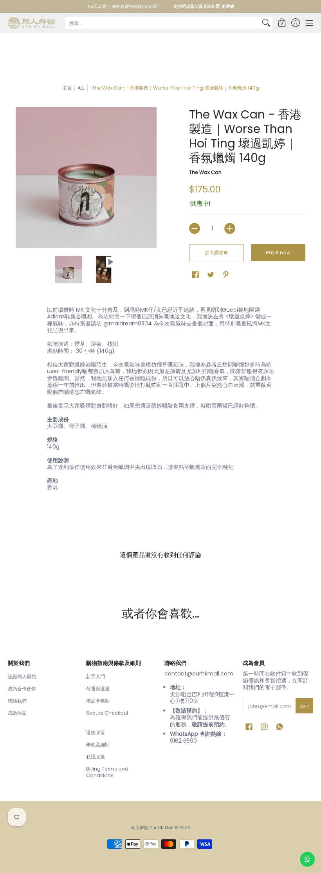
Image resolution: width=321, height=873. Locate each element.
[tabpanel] (160, 400)
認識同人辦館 (22, 676)
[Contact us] (307, 859)
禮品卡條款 (98, 700)
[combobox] (162, 23)
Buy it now (278, 252)
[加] (229, 228)
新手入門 (95, 676)
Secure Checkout (107, 713)
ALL (81, 87)
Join (304, 705)
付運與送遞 (98, 688)
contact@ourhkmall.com (198, 673)
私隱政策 (95, 756)
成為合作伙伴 (22, 688)
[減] (194, 228)
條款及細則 (98, 744)
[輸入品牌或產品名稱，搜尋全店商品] (266, 23)
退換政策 (95, 732)
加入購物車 (216, 252)
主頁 (67, 87)
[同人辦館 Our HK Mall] (31, 23)
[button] (282, 23)
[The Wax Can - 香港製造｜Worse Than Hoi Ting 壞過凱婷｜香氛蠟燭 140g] (68, 269)
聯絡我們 (17, 700)
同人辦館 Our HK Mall (152, 828)
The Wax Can (205, 172)
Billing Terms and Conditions (107, 772)
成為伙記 (17, 713)
